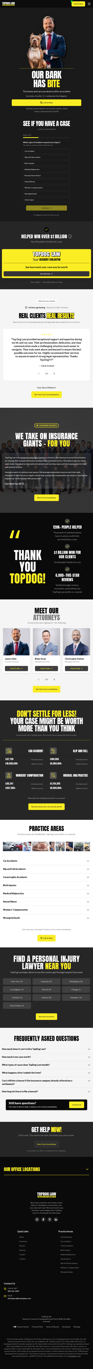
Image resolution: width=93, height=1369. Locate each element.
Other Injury (29, 200)
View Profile (15, 668)
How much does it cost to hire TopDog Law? (24, 1049)
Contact (22, 1259)
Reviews (22, 1250)
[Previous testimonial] (38, 373)
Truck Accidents (67, 1246)
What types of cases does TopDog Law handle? (26, 1064)
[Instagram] (37, 1219)
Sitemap (77, 1327)
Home (21, 1237)
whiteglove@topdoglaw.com (19, 1298)
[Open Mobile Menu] (89, 4)
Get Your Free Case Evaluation (46, 394)
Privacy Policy (37, 1327)
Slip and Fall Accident (32, 157)
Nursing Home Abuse (33, 175)
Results (22, 1246)
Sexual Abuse (30, 182)
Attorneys (23, 1241)
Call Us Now (79, 4)
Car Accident (30, 151)
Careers (22, 1254)
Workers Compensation (34, 188)
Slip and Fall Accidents (14, 869)
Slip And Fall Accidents (69, 1263)
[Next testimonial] (54, 373)
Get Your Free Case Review (46, 689)
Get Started (45, 274)
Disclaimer (66, 1327)
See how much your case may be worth (46, 807)
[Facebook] (43, 1219)
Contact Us (76, 1105)
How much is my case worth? (16, 1057)
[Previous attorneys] (38, 679)
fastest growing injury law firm (33, 457)
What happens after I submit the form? (21, 1072)
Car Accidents (10, 860)
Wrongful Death (31, 194)
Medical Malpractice (32, 169)
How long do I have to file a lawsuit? (20, 1091)
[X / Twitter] (49, 1219)
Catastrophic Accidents (15, 877)
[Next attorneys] (54, 679)
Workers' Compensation (15, 909)
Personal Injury (66, 1237)
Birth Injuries (29, 163)
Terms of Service (52, 1327)
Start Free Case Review (46, 498)
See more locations (46, 1017)
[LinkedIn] (56, 1219)
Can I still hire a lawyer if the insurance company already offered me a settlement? (37, 1082)
